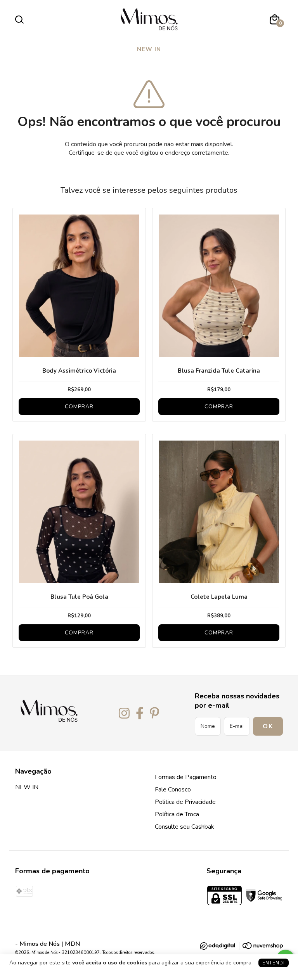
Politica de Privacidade (185, 802)
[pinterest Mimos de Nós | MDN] (154, 713)
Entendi (273, 963)
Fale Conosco (173, 789)
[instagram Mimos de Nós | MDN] (124, 713)
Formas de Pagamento (186, 777)
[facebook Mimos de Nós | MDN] (140, 713)
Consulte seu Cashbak (184, 826)
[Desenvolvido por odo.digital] (221, 947)
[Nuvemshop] (263, 947)
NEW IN (149, 49)
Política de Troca (177, 814)
